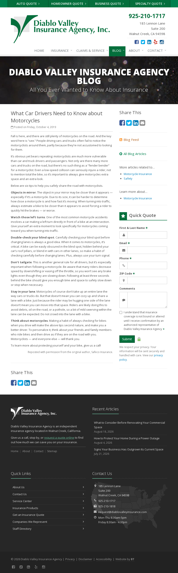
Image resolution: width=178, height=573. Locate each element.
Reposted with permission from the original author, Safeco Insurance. (70, 352)
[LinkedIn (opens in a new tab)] (149, 41)
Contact (156, 50)
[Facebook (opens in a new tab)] (137, 41)
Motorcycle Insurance (138, 174)
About (135, 50)
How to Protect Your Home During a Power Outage (127, 440)
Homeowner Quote (67, 4)
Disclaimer (85, 559)
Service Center (22, 501)
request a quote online (59, 438)
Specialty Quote (149, 4)
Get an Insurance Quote (28, 515)
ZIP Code (127, 273)
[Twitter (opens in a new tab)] (143, 41)
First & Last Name (133, 228)
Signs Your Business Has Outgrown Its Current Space (128, 451)
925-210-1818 (106, 506)
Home (39, 50)
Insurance (60, 50)
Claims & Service (91, 50)
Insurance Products (25, 508)
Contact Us (20, 494)
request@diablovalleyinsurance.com (122, 512)
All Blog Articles (135, 154)
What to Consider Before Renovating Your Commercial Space (129, 427)
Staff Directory (22, 529)
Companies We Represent (30, 522)
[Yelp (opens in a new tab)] (155, 41)
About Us (19, 487)
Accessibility (104, 559)
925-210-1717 (106, 501)
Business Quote (108, 4)
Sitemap (52, 451)
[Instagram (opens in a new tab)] (162, 41)
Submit (127, 339)
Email (124, 243)
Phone (125, 258)
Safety (128, 178)
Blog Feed (131, 139)
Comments (127, 288)
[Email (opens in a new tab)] (34, 382)
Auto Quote (27, 4)
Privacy (70, 559)
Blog (117, 50)
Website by (124, 559)
